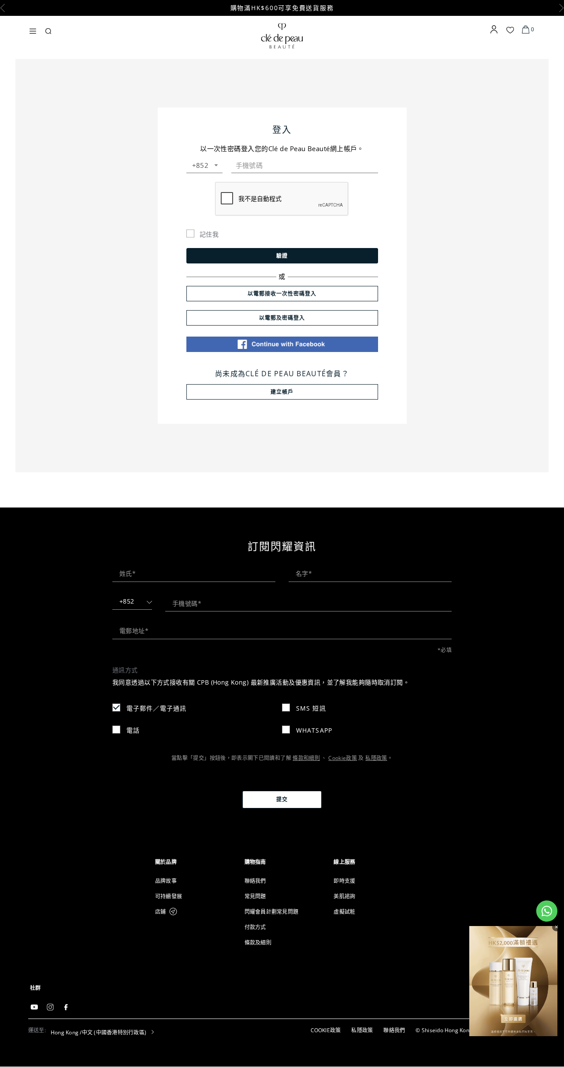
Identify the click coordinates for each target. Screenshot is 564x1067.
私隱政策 (376, 758)
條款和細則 (306, 758)
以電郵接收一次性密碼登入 (282, 293)
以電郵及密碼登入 (282, 318)
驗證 (282, 255)
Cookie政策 (342, 758)
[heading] (192, 862)
